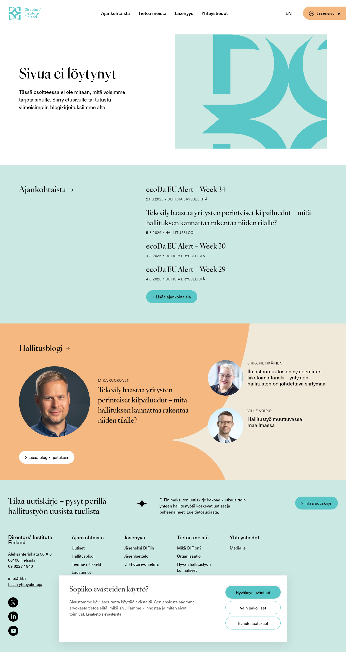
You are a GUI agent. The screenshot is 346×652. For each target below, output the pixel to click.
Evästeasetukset (253, 623)
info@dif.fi (17, 578)
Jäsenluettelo (136, 556)
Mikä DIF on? (189, 548)
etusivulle (76, 99)
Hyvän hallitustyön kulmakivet (194, 567)
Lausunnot (81, 572)
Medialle (238, 548)
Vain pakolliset (253, 608)
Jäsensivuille (328, 13)
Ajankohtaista (115, 13)
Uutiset (78, 548)
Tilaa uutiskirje (318, 503)
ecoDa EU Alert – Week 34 (186, 190)
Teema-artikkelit (86, 564)
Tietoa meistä (152, 13)
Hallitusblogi (41, 349)
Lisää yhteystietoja (25, 584)
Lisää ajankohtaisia (173, 297)
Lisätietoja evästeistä (103, 614)
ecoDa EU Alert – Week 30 (186, 246)
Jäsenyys (184, 13)
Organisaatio (189, 556)
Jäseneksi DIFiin (139, 548)
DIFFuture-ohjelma (141, 564)
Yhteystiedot (214, 13)
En (288, 13)
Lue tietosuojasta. (203, 512)
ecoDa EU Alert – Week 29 (186, 270)
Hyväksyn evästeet (253, 592)
